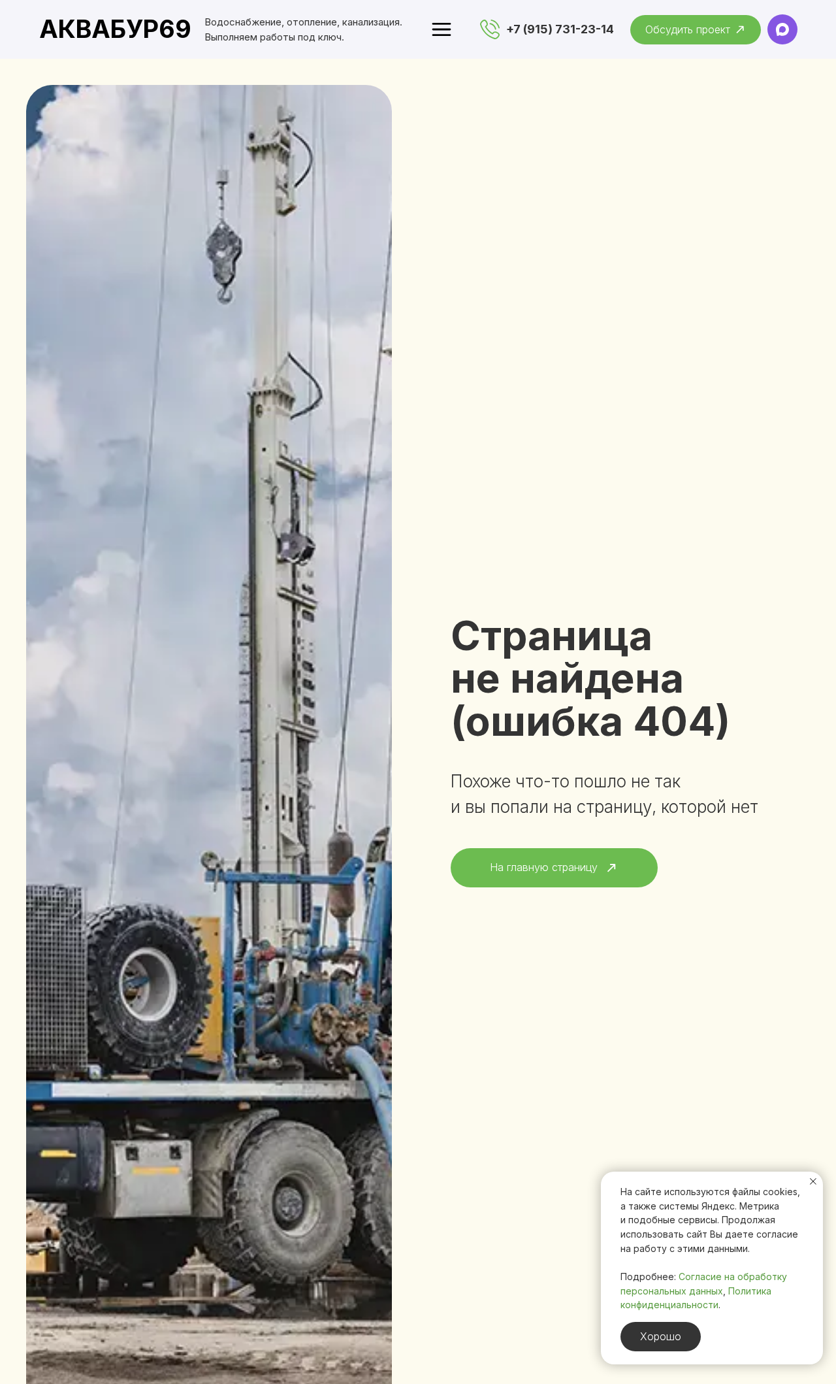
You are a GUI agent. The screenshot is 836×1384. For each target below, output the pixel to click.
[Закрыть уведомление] (813, 1181)
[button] (695, 29)
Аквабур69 (115, 29)
